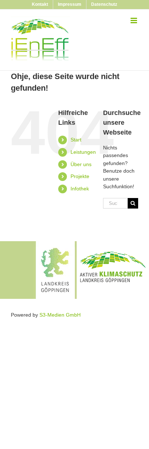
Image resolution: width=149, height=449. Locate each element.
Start (76, 140)
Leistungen (83, 152)
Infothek (80, 188)
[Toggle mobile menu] (134, 20)
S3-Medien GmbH (60, 315)
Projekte (80, 176)
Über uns (81, 164)
